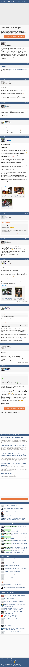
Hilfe (12, 662)
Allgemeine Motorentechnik (11, 581)
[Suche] (27, 1)
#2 (27, 79)
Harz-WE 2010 (7, 625)
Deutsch (10, 658)
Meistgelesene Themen (7, 592)
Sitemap (8, 660)
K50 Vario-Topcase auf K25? (10, 505)
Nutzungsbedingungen (16, 660)
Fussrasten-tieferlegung (9, 562)
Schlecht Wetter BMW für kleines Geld (13, 584)
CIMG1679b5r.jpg (18, 298)
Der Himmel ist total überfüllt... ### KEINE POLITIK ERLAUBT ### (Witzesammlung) (14, 518)
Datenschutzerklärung (5, 662)
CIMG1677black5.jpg (7, 298)
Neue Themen (5, 556)
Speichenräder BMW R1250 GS (15, 540)
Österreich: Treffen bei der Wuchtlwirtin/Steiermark (10, 616)
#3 (27, 102)
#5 (27, 136)
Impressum (3, 660)
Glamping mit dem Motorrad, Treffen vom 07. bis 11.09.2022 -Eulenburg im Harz (15, 608)
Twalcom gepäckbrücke (9, 574)
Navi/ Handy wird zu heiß (10, 511)
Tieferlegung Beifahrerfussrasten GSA (13, 571)
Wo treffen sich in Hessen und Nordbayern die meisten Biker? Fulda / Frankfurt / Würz (13, 454)
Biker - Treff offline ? (7, 473)
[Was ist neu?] (24, 1)
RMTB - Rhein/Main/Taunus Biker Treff (12, 437)
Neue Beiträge (5, 503)
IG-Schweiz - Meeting (9, 598)
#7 (27, 238)
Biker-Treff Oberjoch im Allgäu (11, 618)
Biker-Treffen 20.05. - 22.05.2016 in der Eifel (14, 445)
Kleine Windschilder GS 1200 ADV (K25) (13, 578)
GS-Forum (4, 658)
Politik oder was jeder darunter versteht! (14, 508)
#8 (27, 259)
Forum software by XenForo (11, 664)
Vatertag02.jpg (17, 195)
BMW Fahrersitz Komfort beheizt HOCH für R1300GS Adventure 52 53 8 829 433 (15, 547)
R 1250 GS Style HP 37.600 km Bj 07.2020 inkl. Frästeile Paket (15, 530)
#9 (27, 305)
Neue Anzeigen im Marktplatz (9, 524)
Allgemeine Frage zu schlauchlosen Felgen (14, 587)
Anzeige (4, 66)
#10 (27, 344)
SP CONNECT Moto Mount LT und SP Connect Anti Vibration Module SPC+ (15, 551)
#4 (27, 119)
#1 (27, 40)
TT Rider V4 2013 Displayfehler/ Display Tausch (15, 568)
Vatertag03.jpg (5, 206)
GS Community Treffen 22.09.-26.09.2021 (14, 622)
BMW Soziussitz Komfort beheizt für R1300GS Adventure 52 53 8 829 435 (15, 544)
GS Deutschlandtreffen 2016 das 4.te (13, 631)
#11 (27, 365)
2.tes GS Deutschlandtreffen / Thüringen (14, 601)
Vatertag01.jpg (5, 195)
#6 (27, 213)
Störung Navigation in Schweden (12, 515)
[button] (1, 1)
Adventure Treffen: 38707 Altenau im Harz (14, 595)
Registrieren (14, 499)
